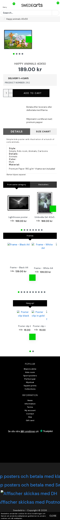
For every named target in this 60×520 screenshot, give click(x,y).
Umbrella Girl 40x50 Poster (45, 217)
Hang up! (30, 303)
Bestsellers (43, 184)
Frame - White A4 (43, 268)
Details (17, 131)
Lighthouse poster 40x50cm (19, 217)
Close (52, 515)
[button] (7, 39)
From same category (16, 184)
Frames (30, 235)
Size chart (43, 131)
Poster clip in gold (42, 326)
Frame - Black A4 (19, 267)
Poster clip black (27, 326)
